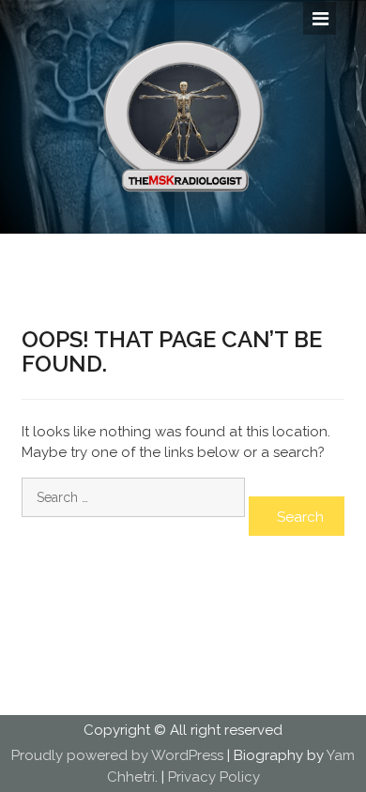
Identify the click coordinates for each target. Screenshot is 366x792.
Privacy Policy (214, 777)
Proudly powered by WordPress (117, 755)
